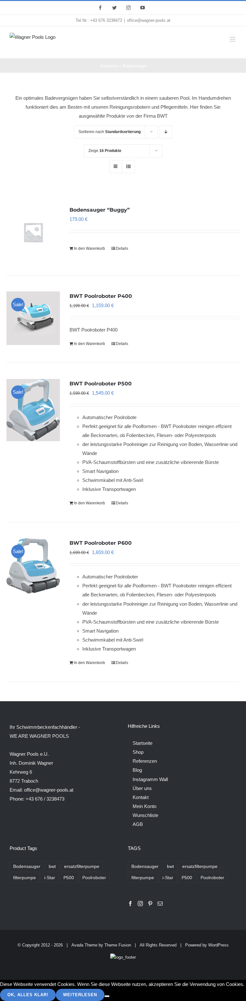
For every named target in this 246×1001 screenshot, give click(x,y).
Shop (138, 752)
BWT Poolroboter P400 (101, 296)
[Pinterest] (150, 903)
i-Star (49, 877)
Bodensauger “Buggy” (100, 210)
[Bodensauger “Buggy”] (33, 232)
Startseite (109, 65)
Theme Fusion (117, 945)
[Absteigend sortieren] (166, 132)
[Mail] (160, 903)
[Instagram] (140, 903)
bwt (52, 866)
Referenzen (145, 761)
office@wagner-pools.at (148, 20)
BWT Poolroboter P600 (101, 543)
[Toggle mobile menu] (233, 39)
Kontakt (141, 797)
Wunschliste (145, 815)
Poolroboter (94, 877)
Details (122, 248)
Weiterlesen (80, 994)
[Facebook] (130, 903)
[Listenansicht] (128, 166)
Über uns (142, 788)
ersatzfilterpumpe (81, 866)
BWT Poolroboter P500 (101, 384)
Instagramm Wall (150, 779)
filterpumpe (24, 877)
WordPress (218, 945)
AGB (138, 824)
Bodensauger (26, 866)
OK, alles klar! (27, 994)
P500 (68, 877)
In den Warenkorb (89, 248)
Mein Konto (144, 806)
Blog (137, 770)
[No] (107, 996)
